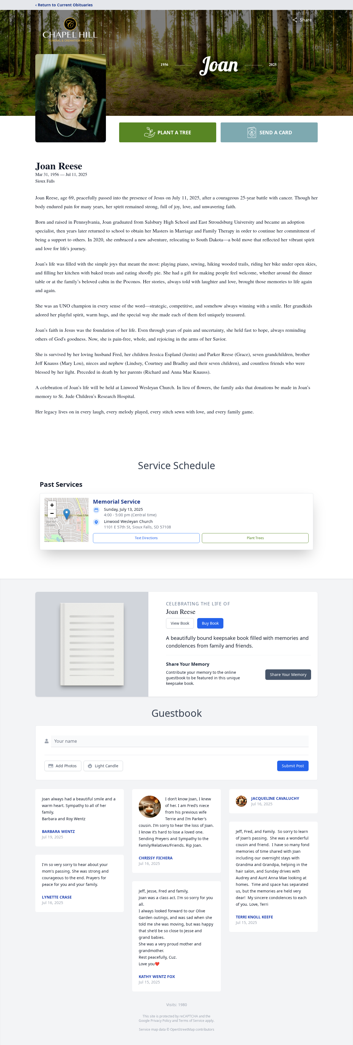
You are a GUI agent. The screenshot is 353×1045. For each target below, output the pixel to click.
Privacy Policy (161, 1020)
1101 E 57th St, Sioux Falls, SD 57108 (137, 527)
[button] (66, 514)
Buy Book (210, 623)
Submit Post (293, 765)
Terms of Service (191, 1020)
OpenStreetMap (182, 1029)
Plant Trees (255, 538)
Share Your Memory (288, 674)
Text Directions (146, 538)
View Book (180, 623)
